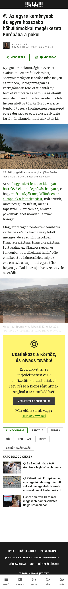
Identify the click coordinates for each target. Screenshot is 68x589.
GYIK (11, 551)
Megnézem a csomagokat (34, 401)
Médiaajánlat (17, 564)
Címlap (20, 584)
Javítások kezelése (17, 557)
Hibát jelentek (27, 551)
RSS (32, 564)
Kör (48, 584)
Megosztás (18, 57)
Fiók (61, 584)
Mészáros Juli (19, 44)
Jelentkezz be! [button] (34, 415)
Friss (34, 584)
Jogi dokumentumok (46, 557)
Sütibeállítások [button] (48, 564)
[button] (15, 430)
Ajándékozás (48, 57)
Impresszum (48, 551)
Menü (6, 584)
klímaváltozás (20, 47)
